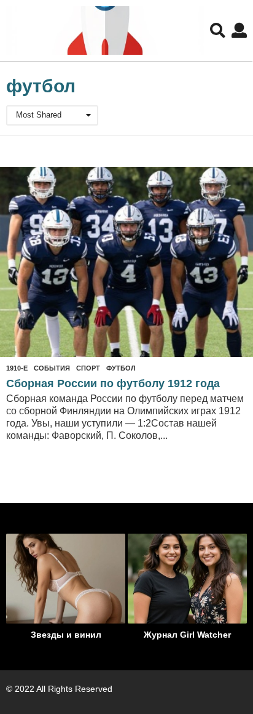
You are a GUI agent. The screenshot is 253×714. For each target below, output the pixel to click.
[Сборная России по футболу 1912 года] (126, 262)
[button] (217, 30)
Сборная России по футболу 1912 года (113, 383)
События (52, 368)
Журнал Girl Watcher (187, 635)
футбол (121, 368)
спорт (88, 368)
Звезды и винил (66, 635)
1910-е (17, 368)
